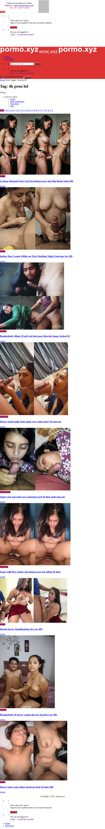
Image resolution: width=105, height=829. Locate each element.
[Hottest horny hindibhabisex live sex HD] (33, 622)
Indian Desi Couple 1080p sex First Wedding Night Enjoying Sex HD (36, 256)
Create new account (26, 34)
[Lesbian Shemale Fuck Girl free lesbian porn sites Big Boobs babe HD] (35, 174)
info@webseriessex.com (24, 5)
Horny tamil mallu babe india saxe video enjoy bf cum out (30, 421)
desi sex (3, 331)
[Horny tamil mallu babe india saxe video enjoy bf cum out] (34, 414)
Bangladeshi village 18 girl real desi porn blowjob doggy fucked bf (35, 336)
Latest (12, 99)
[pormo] (48, 43)
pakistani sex (5, 492)
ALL (2, 110)
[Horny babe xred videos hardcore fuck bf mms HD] (33, 780)
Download (9, 59)
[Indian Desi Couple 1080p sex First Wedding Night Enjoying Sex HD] (35, 249)
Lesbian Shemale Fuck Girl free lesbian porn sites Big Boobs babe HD (36, 181)
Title (12, 106)
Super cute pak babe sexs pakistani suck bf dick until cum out (32, 497)
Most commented (17, 101)
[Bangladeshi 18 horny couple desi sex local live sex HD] (27, 707)
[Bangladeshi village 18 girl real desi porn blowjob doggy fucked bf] (32, 329)
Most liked (14, 104)
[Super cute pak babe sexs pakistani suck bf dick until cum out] (35, 490)
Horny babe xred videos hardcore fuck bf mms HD (26, 787)
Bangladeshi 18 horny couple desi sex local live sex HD (28, 714)
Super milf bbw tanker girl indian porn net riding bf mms (30, 572)
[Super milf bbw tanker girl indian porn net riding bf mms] (35, 564)
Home (7, 57)
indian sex (4, 417)
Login (12, 34)
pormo (2, 176)
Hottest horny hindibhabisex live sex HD (21, 629)
